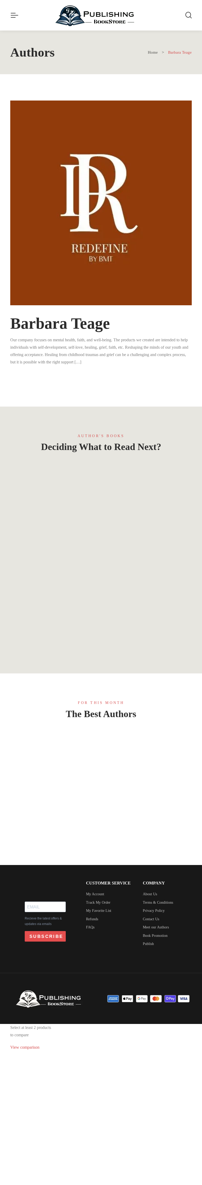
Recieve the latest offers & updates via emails (43, 921)
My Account (95, 894)
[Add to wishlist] (88, 474)
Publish (148, 944)
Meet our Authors (156, 927)
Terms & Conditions (158, 902)
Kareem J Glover (53, 850)
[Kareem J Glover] (53, 820)
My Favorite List (98, 911)
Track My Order (98, 902)
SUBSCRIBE (46, 936)
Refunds (92, 919)
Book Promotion (155, 936)
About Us (150, 894)
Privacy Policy (154, 911)
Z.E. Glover (54, 785)
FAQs (90, 927)
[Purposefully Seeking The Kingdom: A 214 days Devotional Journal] (148, 523)
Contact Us (151, 919)
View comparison (24, 1047)
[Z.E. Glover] (53, 755)
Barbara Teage (56, 644)
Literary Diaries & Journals (53, 602)
